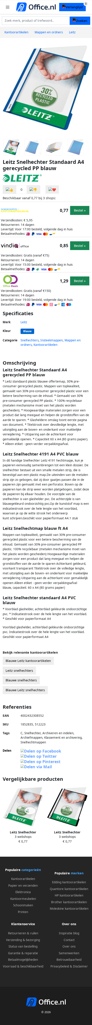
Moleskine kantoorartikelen (69, 909)
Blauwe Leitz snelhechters (25, 690)
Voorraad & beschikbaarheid (23, 966)
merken (77, 873)
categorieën (31, 870)
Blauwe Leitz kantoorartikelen (28, 661)
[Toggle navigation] (8, 7)
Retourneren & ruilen (23, 933)
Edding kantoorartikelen (69, 882)
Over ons (69, 946)
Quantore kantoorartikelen (69, 889)
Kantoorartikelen (45, 345)
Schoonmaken (23, 905)
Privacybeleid (59, 966)
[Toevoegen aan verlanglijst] (52, 189)
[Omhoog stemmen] (9, 189)
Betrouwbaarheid (69, 960)
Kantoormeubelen (23, 899)
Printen (23, 912)
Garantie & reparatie (23, 953)
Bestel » (80, 210)
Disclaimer (80, 966)
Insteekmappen (51, 340)
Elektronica (23, 892)
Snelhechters (30, 340)
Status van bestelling (23, 946)
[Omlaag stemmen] (33, 189)
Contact (69, 940)
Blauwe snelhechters (21, 680)
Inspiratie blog (69, 933)
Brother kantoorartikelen (69, 902)
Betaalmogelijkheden (23, 960)
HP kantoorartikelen (69, 895)
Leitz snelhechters (19, 670)
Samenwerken (69, 953)
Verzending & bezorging (23, 940)
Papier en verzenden (23, 886)
